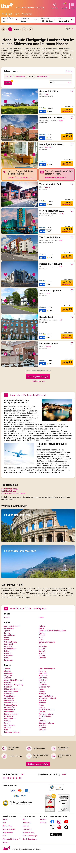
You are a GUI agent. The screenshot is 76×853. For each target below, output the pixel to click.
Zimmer (60, 18)
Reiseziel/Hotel (8, 18)
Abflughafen (25, 18)
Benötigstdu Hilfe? (68, 29)
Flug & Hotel (7, 14)
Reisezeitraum (44, 18)
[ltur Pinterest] (59, 829)
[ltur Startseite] (7, 6)
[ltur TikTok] (66, 829)
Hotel (17, 14)
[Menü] (63, 785)
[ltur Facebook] (52, 823)
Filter (8, 82)
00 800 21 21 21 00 (12, 778)
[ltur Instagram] (59, 823)
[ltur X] (52, 829)
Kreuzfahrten (27, 14)
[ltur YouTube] (66, 823)
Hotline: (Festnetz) (30, 8)
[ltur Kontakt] (73, 29)
